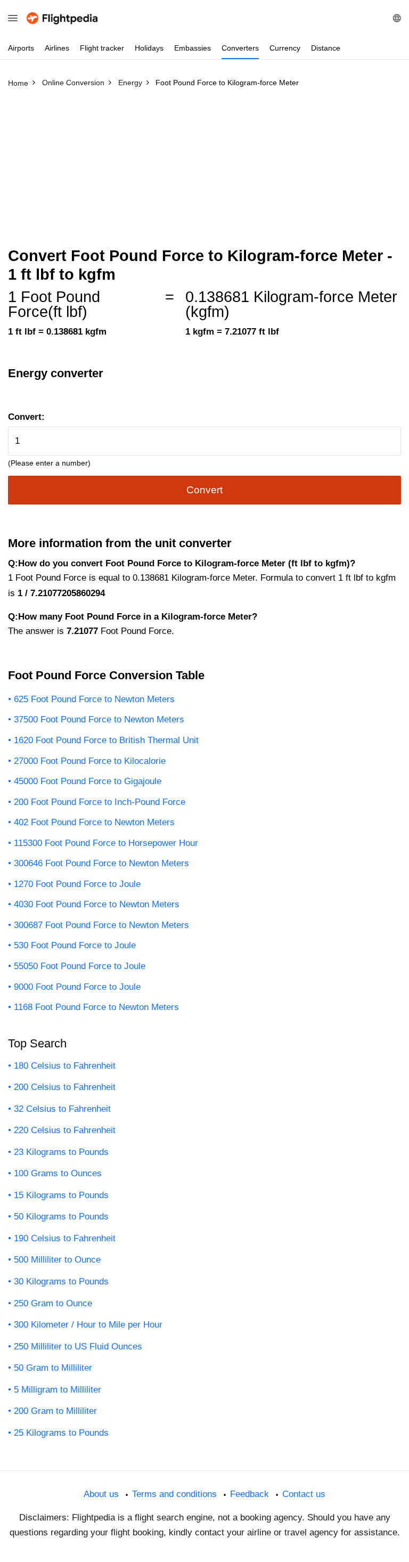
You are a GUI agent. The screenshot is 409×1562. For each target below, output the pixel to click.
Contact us (303, 1494)
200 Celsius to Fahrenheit (65, 1087)
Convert (204, 489)
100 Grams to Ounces (58, 1173)
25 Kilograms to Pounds (61, 1433)
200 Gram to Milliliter (55, 1411)
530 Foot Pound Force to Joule (75, 945)
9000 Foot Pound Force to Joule (77, 987)
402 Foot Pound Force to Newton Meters (94, 822)
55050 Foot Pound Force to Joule (79, 966)
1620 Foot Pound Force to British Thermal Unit (106, 740)
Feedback (249, 1494)
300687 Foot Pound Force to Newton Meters (101, 925)
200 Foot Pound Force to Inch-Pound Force (99, 802)
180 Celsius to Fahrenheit (65, 1066)
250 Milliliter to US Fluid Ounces (78, 1346)
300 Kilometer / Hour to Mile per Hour (88, 1325)
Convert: (26, 417)
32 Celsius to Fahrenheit (62, 1109)
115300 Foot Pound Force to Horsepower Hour (106, 843)
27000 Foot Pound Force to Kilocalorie (90, 761)
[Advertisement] (204, 172)
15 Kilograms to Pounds (61, 1195)
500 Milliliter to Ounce (57, 1260)
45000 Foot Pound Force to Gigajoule (87, 781)
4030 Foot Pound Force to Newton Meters (96, 904)
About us (101, 1494)
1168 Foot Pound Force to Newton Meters (96, 1007)
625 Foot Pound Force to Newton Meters (94, 699)
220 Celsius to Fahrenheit (65, 1130)
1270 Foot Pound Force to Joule (77, 884)
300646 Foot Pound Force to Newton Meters (101, 863)
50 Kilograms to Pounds (61, 1216)
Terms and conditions (174, 1494)
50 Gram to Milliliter (53, 1368)
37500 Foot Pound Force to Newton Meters (99, 719)
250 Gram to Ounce (53, 1303)
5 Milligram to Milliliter (57, 1390)
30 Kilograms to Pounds (61, 1281)
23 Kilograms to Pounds (61, 1152)
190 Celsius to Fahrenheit (65, 1238)
